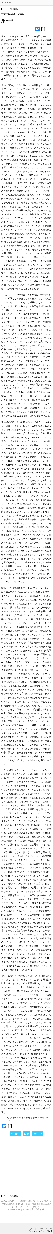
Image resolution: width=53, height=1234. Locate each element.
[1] (22, 693)
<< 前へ (15, 1133)
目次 (26, 1133)
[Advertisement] (26, 1165)
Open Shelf (6, 2)
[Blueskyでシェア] (37, 31)
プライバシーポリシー (41, 1228)
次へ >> (38, 1133)
